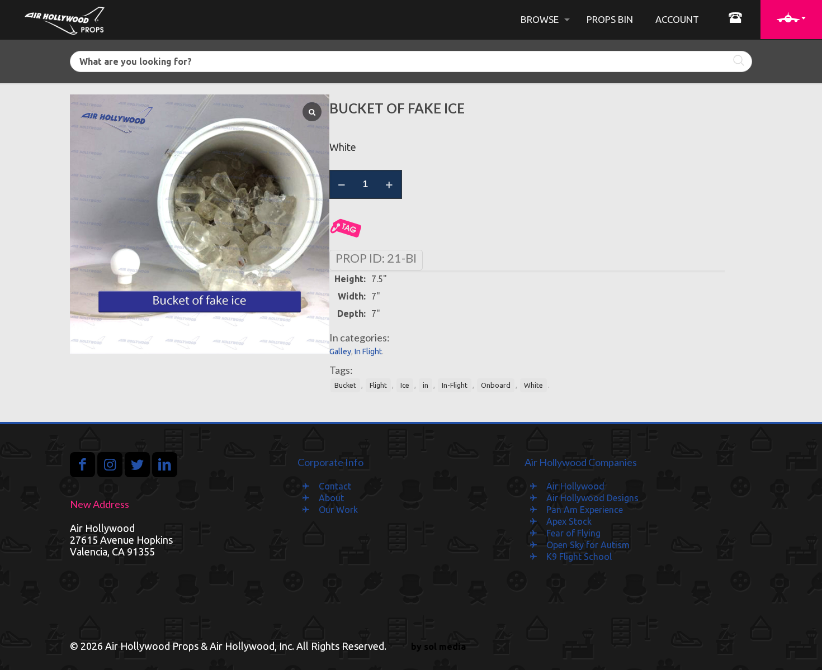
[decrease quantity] (342, 184)
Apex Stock (569, 521)
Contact (335, 486)
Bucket (345, 385)
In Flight (368, 351)
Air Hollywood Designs (592, 498)
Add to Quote (346, 228)
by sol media (438, 647)
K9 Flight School (579, 557)
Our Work (338, 510)
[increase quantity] (389, 184)
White (533, 385)
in (425, 385)
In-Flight (454, 385)
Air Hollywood (575, 486)
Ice (404, 385)
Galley (340, 351)
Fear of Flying (573, 533)
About (331, 498)
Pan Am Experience (584, 510)
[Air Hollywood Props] (65, 19)
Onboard (496, 385)
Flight (378, 385)
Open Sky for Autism (588, 545)
